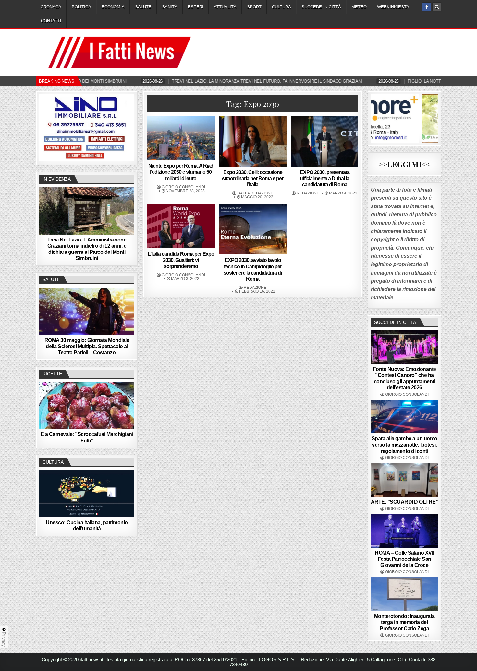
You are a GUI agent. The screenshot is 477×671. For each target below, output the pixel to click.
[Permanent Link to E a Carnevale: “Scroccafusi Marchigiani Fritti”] (86, 405)
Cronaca (51, 7)
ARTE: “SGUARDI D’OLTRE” (404, 502)
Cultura (281, 7)
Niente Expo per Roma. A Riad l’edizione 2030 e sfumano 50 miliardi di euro (180, 172)
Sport (254, 7)
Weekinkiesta (393, 7)
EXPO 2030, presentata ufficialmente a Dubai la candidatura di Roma (324, 178)
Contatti (51, 20)
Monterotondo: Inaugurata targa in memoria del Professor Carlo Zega (404, 622)
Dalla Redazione (255, 193)
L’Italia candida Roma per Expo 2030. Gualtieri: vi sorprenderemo (181, 260)
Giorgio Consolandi (183, 187)
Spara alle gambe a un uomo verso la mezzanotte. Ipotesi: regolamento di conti (404, 444)
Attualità (225, 7)
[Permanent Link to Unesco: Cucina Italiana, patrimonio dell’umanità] (86, 493)
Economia (113, 7)
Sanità (169, 7)
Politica (81, 7)
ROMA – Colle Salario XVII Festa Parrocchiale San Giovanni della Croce (404, 559)
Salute (143, 7)
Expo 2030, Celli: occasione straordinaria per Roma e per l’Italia (252, 178)
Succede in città (321, 7)
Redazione (308, 193)
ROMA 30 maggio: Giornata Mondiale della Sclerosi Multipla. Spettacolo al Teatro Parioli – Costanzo (86, 346)
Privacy (4, 639)
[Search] (437, 7)
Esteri (195, 7)
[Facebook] (426, 7)
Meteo (359, 7)
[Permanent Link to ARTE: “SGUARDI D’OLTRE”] (404, 480)
